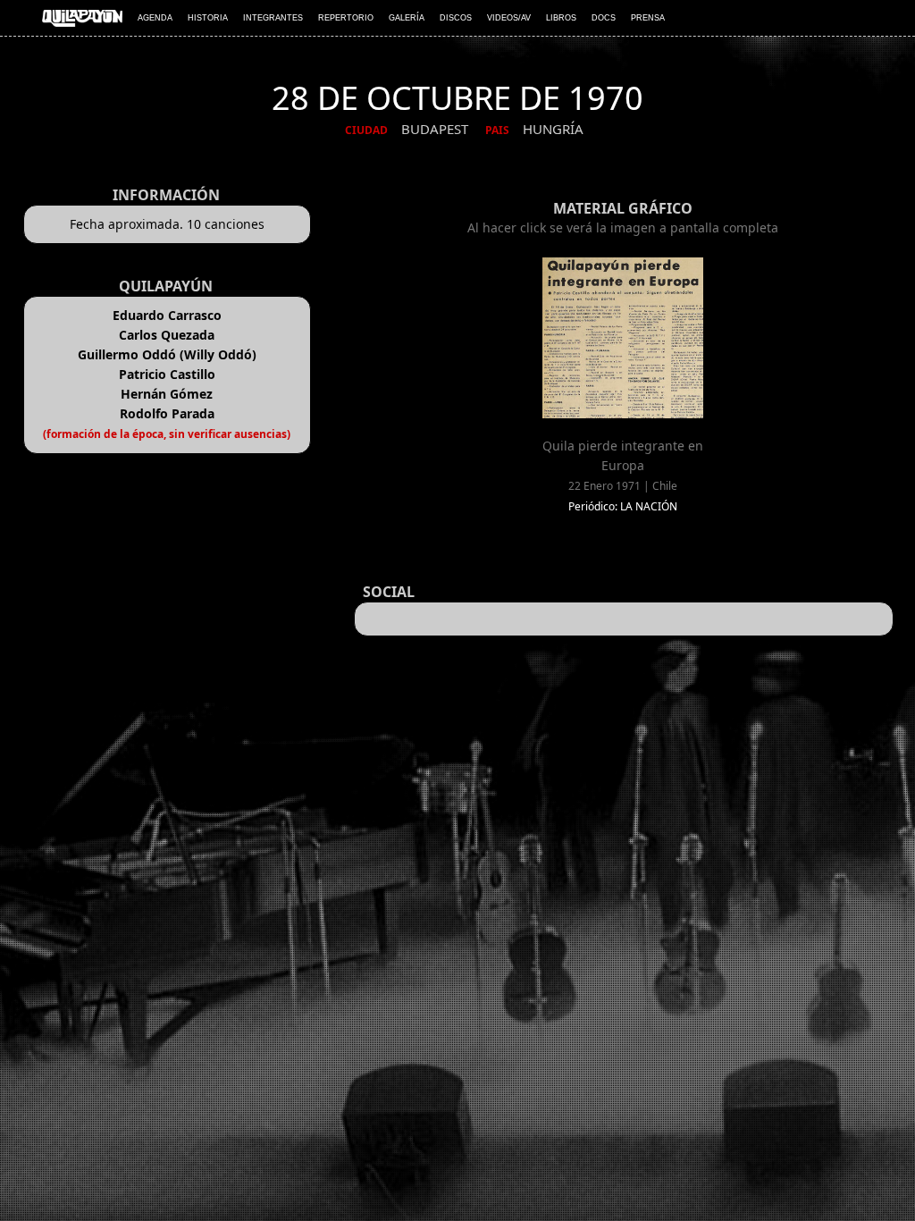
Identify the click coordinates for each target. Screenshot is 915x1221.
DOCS (604, 17)
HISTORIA (208, 17)
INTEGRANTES (273, 17)
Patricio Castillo (167, 374)
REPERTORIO (346, 17)
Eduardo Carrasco (167, 315)
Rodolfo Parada (167, 413)
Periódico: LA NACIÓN (622, 506)
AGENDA (155, 17)
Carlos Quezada (166, 334)
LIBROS (561, 17)
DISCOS (456, 17)
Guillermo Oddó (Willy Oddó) (167, 354)
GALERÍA (406, 17)
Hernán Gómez (167, 393)
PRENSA (648, 17)
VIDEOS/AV (509, 17)
